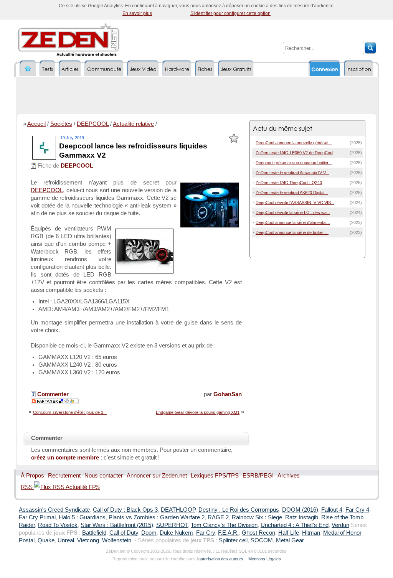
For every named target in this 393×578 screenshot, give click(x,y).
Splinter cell (233, 540)
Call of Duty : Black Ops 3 (125, 510)
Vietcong (88, 540)
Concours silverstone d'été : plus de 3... (70, 412)
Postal (27, 540)
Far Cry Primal (37, 517)
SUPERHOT (172, 525)
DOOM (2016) (300, 510)
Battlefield (94, 533)
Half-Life (288, 533)
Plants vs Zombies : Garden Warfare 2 (157, 517)
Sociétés (61, 124)
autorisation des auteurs (220, 559)
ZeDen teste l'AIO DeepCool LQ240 (289, 182)
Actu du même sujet (282, 128)
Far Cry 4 (357, 510)
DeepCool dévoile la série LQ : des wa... (293, 212)
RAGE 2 (218, 517)
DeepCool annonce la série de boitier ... (292, 232)
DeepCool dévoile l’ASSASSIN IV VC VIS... (295, 202)
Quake (46, 540)
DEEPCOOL (93, 124)
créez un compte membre (65, 457)
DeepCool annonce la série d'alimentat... (293, 222)
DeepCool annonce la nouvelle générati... (294, 142)
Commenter (52, 394)
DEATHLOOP (178, 510)
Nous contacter (103, 476)
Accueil (36, 124)
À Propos (32, 476)
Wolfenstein (116, 540)
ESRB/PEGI (258, 476)
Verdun (340, 525)
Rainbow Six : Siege (257, 517)
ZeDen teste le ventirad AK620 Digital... (292, 192)
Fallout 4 (331, 510)
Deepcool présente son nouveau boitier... (294, 162)
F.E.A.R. (228, 533)
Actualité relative (133, 124)
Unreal (66, 540)
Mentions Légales (264, 559)
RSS (27, 487)
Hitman (311, 533)
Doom (149, 533)
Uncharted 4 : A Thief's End (295, 525)
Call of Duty (123, 533)
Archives (288, 476)
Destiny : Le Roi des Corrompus (238, 510)
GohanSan (227, 394)
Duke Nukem (176, 533)
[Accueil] (28, 68)
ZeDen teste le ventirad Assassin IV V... (292, 172)
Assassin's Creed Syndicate (54, 510)
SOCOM (262, 540)
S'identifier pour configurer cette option (230, 13)
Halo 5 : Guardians (82, 517)
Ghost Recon (258, 533)
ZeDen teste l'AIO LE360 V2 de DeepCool (294, 152)
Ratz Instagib (301, 517)
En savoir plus (137, 13)
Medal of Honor (342, 533)
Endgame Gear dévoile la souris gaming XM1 (197, 412)
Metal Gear (290, 540)
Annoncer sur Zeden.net (157, 476)
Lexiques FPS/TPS (215, 476)
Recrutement (64, 476)
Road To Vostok (58, 525)
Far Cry (205, 533)
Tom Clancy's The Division (224, 525)
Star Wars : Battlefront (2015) (117, 525)
